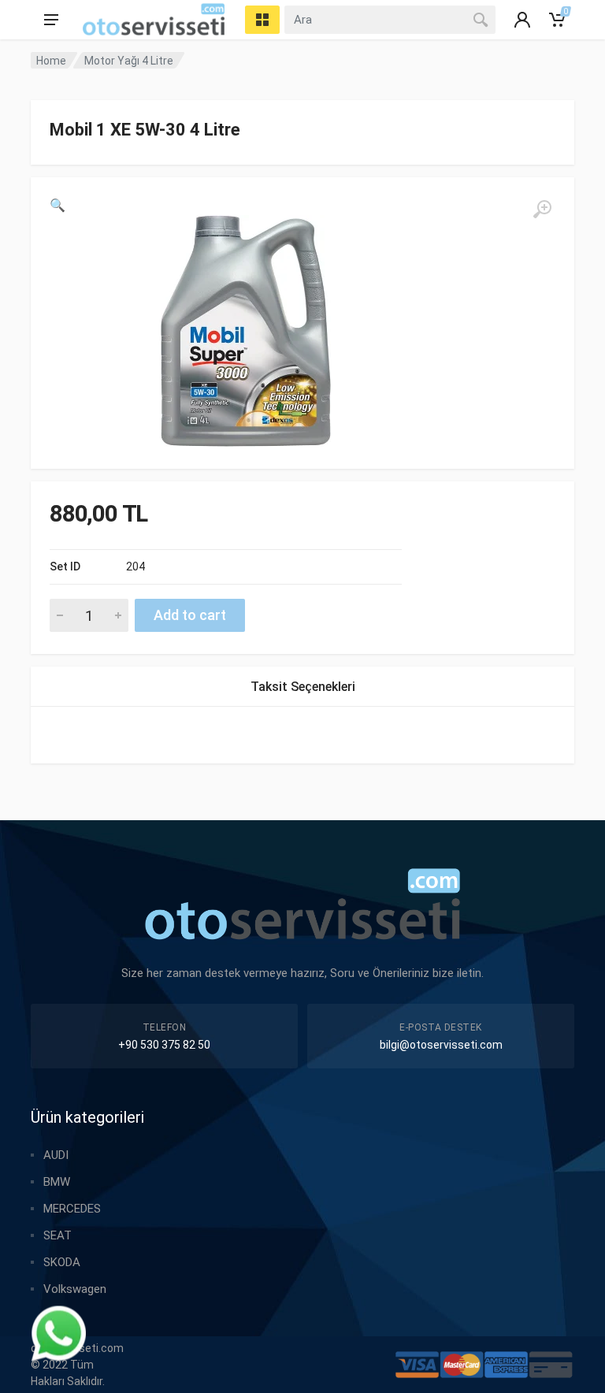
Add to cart (190, 615)
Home (51, 60)
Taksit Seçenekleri (303, 686)
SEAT (57, 1235)
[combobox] (390, 20)
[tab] (302, 687)
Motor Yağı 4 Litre (128, 60)
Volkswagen (74, 1289)
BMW (56, 1182)
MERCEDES (72, 1209)
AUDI (56, 1155)
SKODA (61, 1262)
